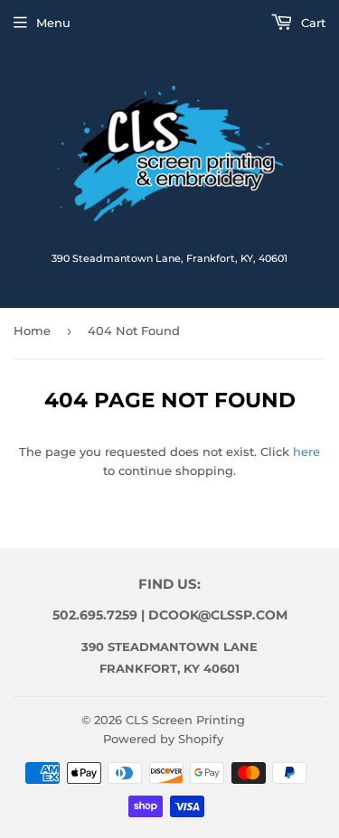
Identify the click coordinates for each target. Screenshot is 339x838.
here (306, 451)
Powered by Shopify (163, 738)
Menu (53, 22)
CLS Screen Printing (185, 719)
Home (32, 330)
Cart (311, 22)
